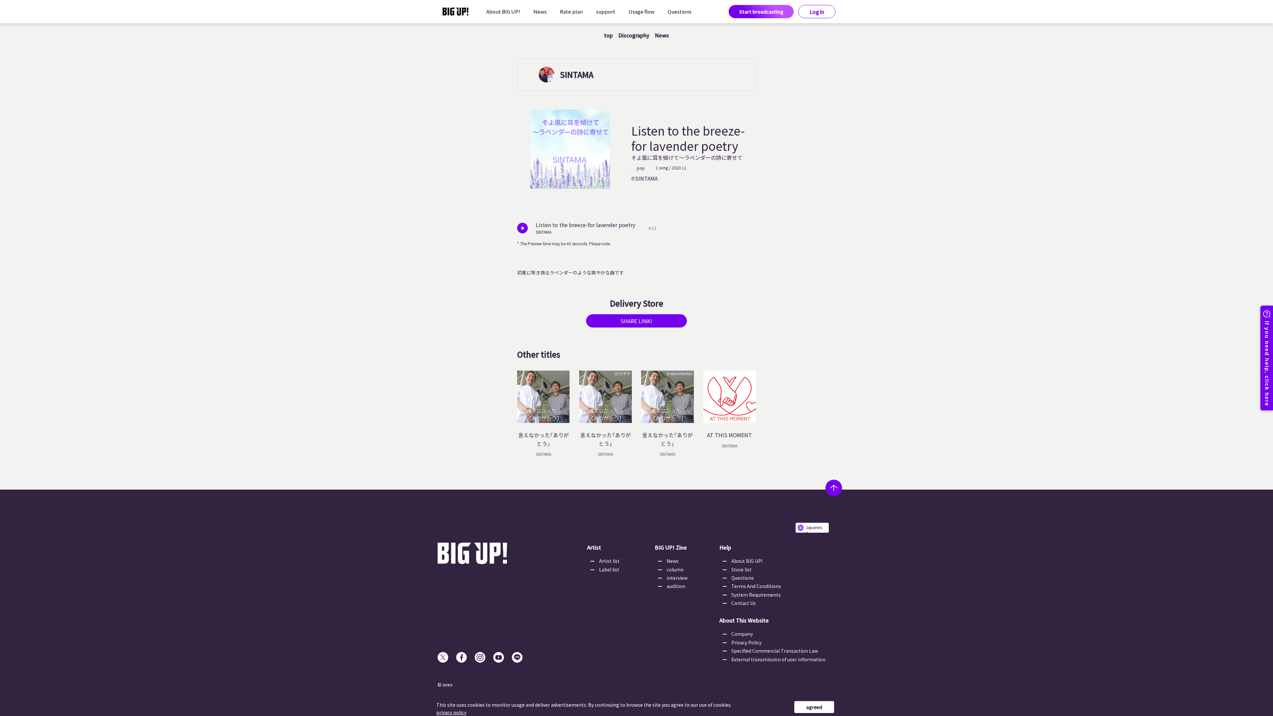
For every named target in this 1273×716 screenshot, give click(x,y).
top (608, 35)
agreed (814, 707)
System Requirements (756, 594)
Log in (817, 11)
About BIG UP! (503, 11)
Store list (741, 569)
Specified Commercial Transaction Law (774, 650)
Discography (633, 35)
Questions (680, 11)
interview (677, 577)
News (540, 11)
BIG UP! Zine (671, 547)
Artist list (609, 561)
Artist (594, 547)
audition (676, 586)
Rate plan (571, 11)
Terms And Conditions (756, 586)
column (675, 569)
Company (742, 633)
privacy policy (451, 712)
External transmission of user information (778, 659)
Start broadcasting (761, 11)
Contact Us (743, 603)
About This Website (744, 620)
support (605, 11)
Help (725, 547)
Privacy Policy (746, 642)
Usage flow (641, 11)
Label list (609, 569)
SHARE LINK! (636, 321)
